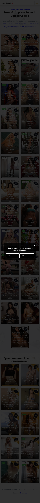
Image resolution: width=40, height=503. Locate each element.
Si (9, 256)
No (23, 256)
